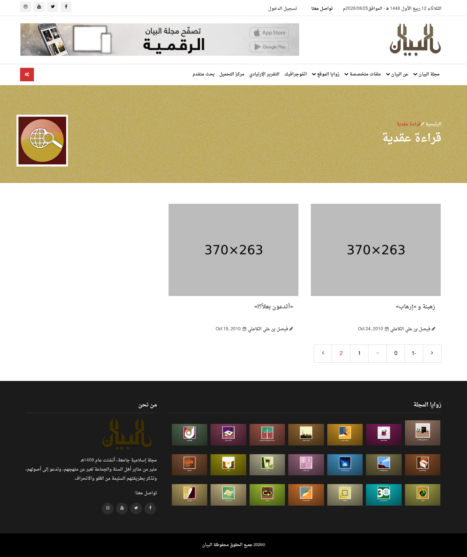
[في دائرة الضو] (345, 465)
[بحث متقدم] (27, 74)
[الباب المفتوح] (267, 465)
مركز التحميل (231, 74)
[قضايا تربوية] (345, 434)
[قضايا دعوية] (306, 434)
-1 (414, 353)
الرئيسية (432, 124)
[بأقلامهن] (190, 495)
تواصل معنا (322, 9)
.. (377, 352)
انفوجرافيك (295, 74)
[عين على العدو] (384, 495)
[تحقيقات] (345, 495)
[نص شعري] (306, 465)
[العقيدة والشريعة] (267, 434)
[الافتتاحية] (190, 434)
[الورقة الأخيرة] (423, 465)
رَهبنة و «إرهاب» (415, 307)
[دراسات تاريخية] (190, 465)
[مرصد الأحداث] (384, 465)
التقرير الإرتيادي (264, 74)
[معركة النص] (228, 495)
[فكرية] (423, 495)
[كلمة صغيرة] (228, 434)
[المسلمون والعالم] (423, 432)
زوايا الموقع (327, 74)
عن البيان (399, 74)
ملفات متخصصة (364, 74)
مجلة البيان (428, 74)
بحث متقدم (204, 74)
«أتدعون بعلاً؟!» (273, 307)
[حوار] (267, 495)
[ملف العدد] (384, 434)
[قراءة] (228, 465)
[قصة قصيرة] (306, 495)
